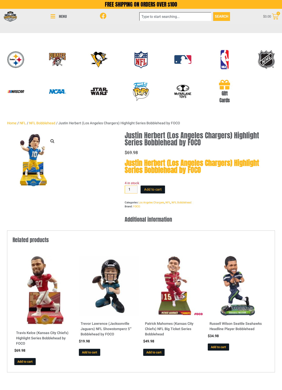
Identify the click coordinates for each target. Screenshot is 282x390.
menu (63, 16)
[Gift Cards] (224, 84)
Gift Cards (224, 97)
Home (12, 123)
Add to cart (152, 189)
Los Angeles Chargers (151, 202)
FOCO (136, 206)
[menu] (53, 16)
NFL (23, 123)
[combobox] (175, 16)
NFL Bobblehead (42, 123)
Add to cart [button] (25, 361)
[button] (52, 141)
